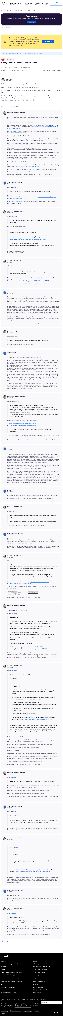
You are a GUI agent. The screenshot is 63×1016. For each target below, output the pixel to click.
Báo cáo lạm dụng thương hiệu (10, 964)
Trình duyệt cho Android (40, 969)
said (14, 187)
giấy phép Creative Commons (22, 1007)
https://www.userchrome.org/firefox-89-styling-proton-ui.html (28, 239)
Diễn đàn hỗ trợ (11, 10)
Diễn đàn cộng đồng (29, 4)
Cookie (37, 1011)
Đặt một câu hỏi (39, 4)
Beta (2, 984)
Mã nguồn (4, 966)
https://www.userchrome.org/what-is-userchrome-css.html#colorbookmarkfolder (31, 440)
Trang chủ (3, 10)
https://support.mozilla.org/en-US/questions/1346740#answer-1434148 (28, 582)
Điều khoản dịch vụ (15, 1011)
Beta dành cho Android (8, 987)
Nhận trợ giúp (37, 992)
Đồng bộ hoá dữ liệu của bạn (41, 990)
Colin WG (9, 79)
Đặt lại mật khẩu (38, 987)
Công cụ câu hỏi (5, 27)
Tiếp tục (31, 22)
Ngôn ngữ (43, 999)
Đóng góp (46, 4)
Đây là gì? (36, 984)
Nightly (3, 990)
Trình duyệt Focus (38, 975)
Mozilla (5, 956)
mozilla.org (4, 1011)
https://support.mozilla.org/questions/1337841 (25, 166)
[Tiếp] (7, 941)
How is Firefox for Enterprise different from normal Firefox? (25, 830)
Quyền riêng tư (28, 1011)
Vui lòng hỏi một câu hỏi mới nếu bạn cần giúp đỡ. (30, 53)
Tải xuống (36, 964)
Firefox (18, 10)
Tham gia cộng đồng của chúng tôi (11, 972)
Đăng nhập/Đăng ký (56, 3)
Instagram (61, 1012)
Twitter (3, 969)
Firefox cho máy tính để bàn (41, 966)
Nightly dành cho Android (9, 992)
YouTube (57, 1012)
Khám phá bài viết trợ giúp (15, 4)
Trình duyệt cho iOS (39, 972)
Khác (10, 70)
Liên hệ (3, 1013)
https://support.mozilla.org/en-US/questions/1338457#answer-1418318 (28, 281)
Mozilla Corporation (30, 999)
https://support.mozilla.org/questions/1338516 (22, 423)
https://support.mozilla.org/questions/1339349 (22, 425)
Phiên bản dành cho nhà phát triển (11, 981)
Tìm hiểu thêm (48, 41)
